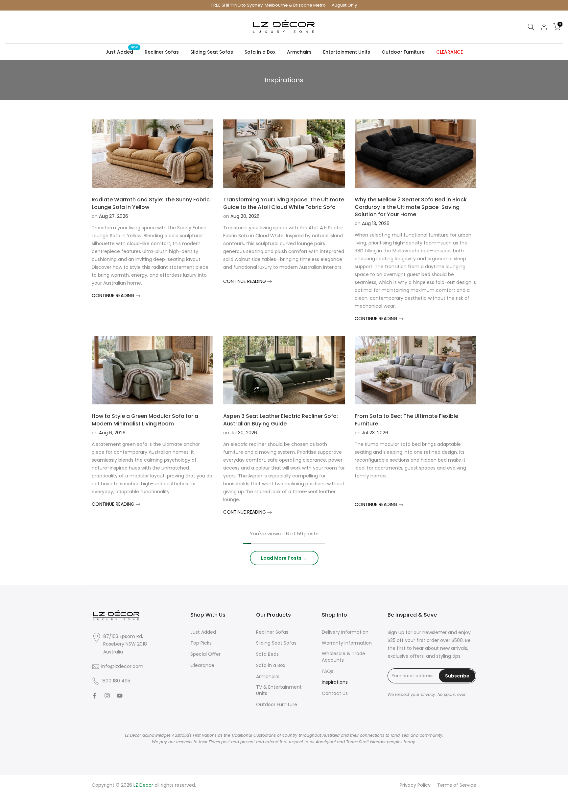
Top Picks (201, 643)
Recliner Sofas (162, 52)
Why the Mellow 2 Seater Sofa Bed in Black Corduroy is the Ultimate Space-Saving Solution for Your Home (411, 207)
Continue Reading (114, 295)
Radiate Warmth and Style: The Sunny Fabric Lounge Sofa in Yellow (151, 203)
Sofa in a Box (260, 52)
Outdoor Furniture (403, 52)
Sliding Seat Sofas (211, 52)
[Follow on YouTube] (120, 696)
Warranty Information (347, 643)
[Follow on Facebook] (95, 696)
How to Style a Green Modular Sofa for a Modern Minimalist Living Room (145, 419)
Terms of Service (456, 785)
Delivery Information (345, 632)
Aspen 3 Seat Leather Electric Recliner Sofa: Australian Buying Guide (280, 419)
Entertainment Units (346, 52)
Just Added (122, 51)
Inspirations (335, 682)
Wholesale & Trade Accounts (343, 657)
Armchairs (299, 52)
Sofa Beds (267, 654)
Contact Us (335, 693)
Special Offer (205, 654)
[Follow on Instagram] (107, 696)
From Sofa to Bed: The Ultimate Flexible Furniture (406, 419)
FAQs (327, 671)
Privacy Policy (415, 785)
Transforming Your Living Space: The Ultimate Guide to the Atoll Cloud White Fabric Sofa (283, 203)
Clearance (202, 665)
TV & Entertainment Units (279, 690)
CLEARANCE (449, 52)
